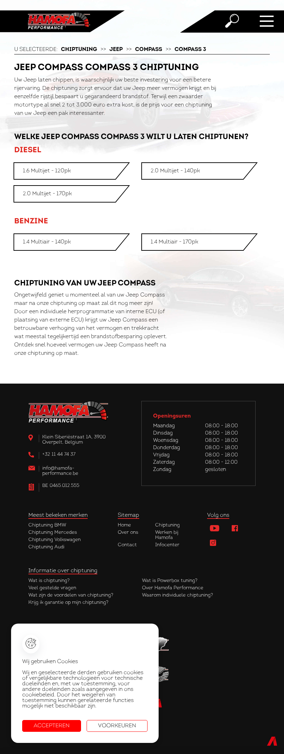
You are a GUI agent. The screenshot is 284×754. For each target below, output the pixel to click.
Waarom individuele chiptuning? (177, 595)
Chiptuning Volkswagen (54, 539)
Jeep (116, 49)
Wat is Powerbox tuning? (169, 580)
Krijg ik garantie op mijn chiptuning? (68, 602)
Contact (127, 545)
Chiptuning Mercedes (52, 532)
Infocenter (167, 545)
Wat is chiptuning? (49, 580)
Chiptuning (79, 49)
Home (124, 525)
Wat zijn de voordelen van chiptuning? (70, 595)
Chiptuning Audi (46, 547)
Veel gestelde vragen (52, 588)
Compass (148, 49)
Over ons (128, 532)
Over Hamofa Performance (172, 588)
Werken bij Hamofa (166, 535)
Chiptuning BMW (47, 525)
